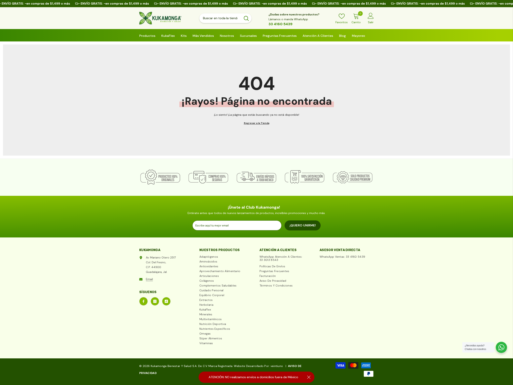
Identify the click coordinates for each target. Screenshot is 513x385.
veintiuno (277, 366)
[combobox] (220, 18)
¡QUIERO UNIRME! (303, 225)
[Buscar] (225, 18)
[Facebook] (143, 301)
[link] (160, 177)
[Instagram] (155, 301)
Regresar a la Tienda (256, 123)
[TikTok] (166, 301)
